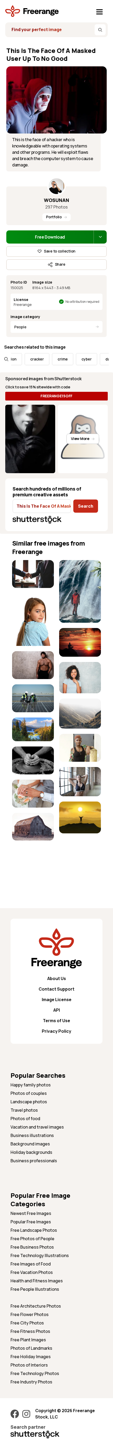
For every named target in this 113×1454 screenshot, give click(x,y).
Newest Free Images (31, 1213)
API (56, 1010)
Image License (56, 999)
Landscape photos (29, 1102)
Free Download (50, 237)
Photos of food (25, 1118)
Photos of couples (29, 1093)
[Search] (100, 29)
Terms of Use (56, 1020)
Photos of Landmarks (31, 1348)
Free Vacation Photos (32, 1272)
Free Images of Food (31, 1264)
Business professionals (34, 1161)
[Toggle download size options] (100, 237)
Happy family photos (31, 1085)
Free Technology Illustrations (40, 1255)
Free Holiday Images (31, 1356)
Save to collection (59, 251)
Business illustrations (32, 1135)
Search (85, 506)
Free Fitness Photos (30, 1331)
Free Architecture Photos (36, 1306)
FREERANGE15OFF (56, 395)
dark (100, 359)
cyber (77, 359)
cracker (28, 359)
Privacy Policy (56, 1031)
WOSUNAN (56, 200)
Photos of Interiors (29, 1365)
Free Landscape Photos (34, 1230)
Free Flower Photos (30, 1314)
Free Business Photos (32, 1247)
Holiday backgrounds (31, 1152)
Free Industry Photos (31, 1382)
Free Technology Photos (35, 1373)
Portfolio (53, 216)
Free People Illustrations (35, 1289)
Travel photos (24, 1110)
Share (60, 264)
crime (53, 359)
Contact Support (56, 989)
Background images (30, 1144)
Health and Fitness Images (37, 1281)
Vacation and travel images (37, 1127)
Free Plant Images (28, 1340)
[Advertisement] (33, 862)
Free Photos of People (32, 1239)
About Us (56, 978)
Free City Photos (27, 1323)
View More (80, 438)
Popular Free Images (31, 1222)
